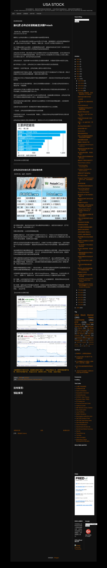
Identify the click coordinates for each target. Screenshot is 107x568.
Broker (91, 330)
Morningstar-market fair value (84, 416)
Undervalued (81, 131)
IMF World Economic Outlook (84, 407)
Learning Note (79, 337)
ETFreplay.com (80, 401)
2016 (78, 64)
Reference (90, 340)
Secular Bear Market (83, 192)
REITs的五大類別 (82, 175)
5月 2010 (80, 295)
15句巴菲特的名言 (83, 105)
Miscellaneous (89, 337)
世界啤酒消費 (81, 183)
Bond (80, 328)
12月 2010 (81, 81)
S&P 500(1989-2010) (82, 422)
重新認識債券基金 (83, 133)
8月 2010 (80, 90)
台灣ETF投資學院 (81, 386)
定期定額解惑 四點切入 (84, 232)
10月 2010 (81, 85)
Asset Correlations (81, 390)
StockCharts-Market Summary (84, 429)
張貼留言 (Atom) (22, 433)
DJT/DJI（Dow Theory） (83, 397)
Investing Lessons (82, 339)
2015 (78, 66)
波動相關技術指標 (83, 139)
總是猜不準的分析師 (83, 112)
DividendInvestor (81, 395)
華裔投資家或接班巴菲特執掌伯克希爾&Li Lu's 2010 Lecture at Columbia (85, 285)
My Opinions (81, 333)
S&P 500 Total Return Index (84, 420)
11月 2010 (81, 83)
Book (89, 333)
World (88, 324)
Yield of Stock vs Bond (84, 162)
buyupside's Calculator (82, 393)
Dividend (90, 332)
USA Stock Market (37, 379)
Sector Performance (81, 424)
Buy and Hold (81, 332)
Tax (83, 344)
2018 (78, 59)
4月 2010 (80, 297)
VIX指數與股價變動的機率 (85, 227)
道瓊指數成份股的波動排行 (85, 186)
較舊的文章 (66, 430)
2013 (78, 71)
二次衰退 (80, 99)
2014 (78, 69)
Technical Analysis (81, 342)
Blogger (56, 557)
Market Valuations (81, 414)
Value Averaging (80, 437)
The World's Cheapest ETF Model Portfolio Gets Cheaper (85, 280)
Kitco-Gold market (81, 410)
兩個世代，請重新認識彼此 (83, 353)
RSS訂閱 (39, 13)
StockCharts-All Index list (83, 426)
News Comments (28, 379)
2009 (78, 307)
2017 (78, 61)
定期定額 (25, 13)
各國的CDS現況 (82, 272)
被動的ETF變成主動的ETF (85, 160)
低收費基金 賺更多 (83, 224)
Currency (77, 335)
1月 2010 (80, 304)
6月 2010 (80, 292)
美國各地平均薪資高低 (84, 173)
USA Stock (53, 4)
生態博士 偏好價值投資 (84, 234)
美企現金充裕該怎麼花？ (85, 126)
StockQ (78, 431)
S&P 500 (32, 13)
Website (90, 326)
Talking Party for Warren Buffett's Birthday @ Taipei (84, 210)
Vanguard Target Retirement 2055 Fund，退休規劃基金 (85, 179)
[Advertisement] (42, 16)
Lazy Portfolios (80, 412)
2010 (78, 78)
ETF (76, 322)
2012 (78, 74)
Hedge (84, 340)
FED (83, 346)
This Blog (90, 328)
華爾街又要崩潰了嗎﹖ (84, 142)
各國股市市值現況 (83, 202)
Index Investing (82, 330)
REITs (86, 346)
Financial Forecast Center (83, 403)
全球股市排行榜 (80, 388)
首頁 (13, 13)
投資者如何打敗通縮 (83, 222)
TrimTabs (78, 435)
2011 (78, 76)
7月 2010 (80, 290)
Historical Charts (80, 405)
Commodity (20, 379)
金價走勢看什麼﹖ (83, 128)
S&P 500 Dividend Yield (83, 418)
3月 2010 (80, 300)
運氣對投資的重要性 (83, 229)
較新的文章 (17, 430)
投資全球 (19, 13)
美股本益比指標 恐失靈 (84, 96)
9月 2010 (80, 88)
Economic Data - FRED (82, 399)
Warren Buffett (79, 326)
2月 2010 (80, 302)
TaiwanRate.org (80, 433)
